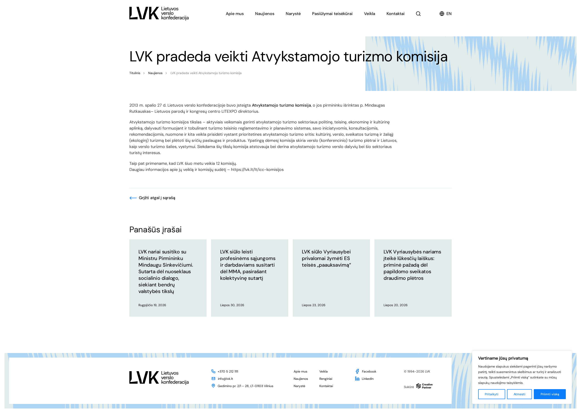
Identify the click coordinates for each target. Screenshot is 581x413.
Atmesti (519, 394)
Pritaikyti (491, 394)
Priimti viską (550, 394)
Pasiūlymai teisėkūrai (332, 13)
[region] (522, 377)
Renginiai (325, 379)
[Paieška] (418, 13)
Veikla (369, 13)
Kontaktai (396, 13)
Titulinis (134, 73)
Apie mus (235, 13)
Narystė (293, 13)
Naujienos (264, 13)
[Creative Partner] (424, 385)
